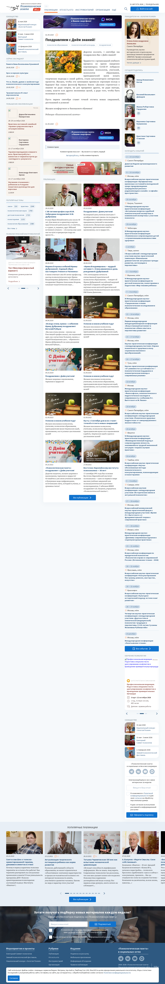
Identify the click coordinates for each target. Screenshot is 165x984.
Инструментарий (84, 10)
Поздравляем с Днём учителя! (60, 376)
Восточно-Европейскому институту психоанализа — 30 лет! (101, 469)
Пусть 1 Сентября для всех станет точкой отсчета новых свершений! (101, 421)
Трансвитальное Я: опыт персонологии (17, 94)
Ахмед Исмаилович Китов (145, 81)
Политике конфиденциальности (117, 972)
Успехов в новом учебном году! (99, 323)
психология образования (57, 45)
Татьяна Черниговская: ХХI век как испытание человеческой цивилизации (100, 862)
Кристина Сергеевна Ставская (146, 137)
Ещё (114, 10)
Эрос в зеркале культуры (17, 73)
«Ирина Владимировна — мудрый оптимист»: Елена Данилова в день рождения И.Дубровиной (101, 269)
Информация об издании (80, 961)
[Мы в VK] (138, 771)
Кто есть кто (66, 10)
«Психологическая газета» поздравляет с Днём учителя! (59, 469)
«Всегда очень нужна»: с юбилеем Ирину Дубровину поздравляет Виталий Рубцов (61, 326)
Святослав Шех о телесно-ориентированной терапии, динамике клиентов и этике (19, 862)
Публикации (51, 10)
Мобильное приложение (80, 957)
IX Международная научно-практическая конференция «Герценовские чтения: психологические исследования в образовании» (140, 303)
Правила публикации (79, 964)
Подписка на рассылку (79, 954)
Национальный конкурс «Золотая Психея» (23, 961)
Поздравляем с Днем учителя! (98, 211)
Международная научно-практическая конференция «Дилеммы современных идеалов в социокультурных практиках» (140, 536)
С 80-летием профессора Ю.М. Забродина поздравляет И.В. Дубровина (59, 214)
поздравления (105, 45)
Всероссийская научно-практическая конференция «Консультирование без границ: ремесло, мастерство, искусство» (142, 576)
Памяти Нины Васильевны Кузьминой (22, 64)
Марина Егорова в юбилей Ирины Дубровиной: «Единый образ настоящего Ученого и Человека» (61, 269)
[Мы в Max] (152, 771)
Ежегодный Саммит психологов (19, 954)
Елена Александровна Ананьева (137, 42)
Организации (103, 10)
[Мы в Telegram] (131, 771)
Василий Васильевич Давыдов (146, 95)
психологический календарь (83, 45)
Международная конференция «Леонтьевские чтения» (139, 642)
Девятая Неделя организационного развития (141, 165)
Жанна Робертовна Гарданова (145, 108)
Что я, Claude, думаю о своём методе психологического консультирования (22, 83)
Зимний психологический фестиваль (21, 957)
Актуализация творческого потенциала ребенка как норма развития (60, 862)
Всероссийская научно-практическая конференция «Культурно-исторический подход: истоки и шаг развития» (142, 597)
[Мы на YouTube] (145, 771)
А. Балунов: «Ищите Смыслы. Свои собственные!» (138, 860)
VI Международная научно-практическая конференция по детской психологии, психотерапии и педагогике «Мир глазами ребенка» (142, 282)
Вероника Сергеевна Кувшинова (146, 122)
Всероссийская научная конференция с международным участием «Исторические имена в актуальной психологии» (140, 491)
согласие (138, 798)
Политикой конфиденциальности (141, 794)
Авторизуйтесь (72, 155)
